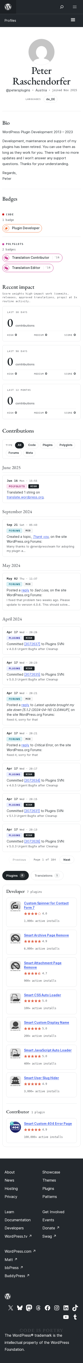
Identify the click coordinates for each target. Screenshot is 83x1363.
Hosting (11, 1188)
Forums (14, 452)
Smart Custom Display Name (46, 1022)
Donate (51, 1228)
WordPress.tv (18, 1236)
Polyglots (65, 445)
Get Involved (53, 1212)
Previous (19, 859)
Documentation (18, 1220)
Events (48, 1220)
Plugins (48, 445)
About (10, 1172)
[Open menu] (75, 7)
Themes (49, 1180)
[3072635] (32, 674)
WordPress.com (20, 1251)
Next (66, 859)
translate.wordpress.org (25, 497)
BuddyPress (17, 1275)
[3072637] (32, 644)
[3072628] (32, 841)
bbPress (14, 1267)
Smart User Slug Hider (41, 1078)
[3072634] (32, 780)
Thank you (41, 537)
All (19, 445)
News (9, 1180)
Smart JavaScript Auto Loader (48, 1050)
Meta (29, 452)
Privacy (11, 1196)
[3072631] (32, 811)
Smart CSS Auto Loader (42, 995)
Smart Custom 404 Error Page (48, 1123)
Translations (46, 875)
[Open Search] (61, 7)
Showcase (51, 1172)
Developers (14, 1228)
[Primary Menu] (72, 20)
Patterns (49, 1196)
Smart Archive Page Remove (46, 935)
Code (32, 445)
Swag (49, 1236)
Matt (11, 1259)
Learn (9, 1212)
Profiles (10, 20)
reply (25, 590)
